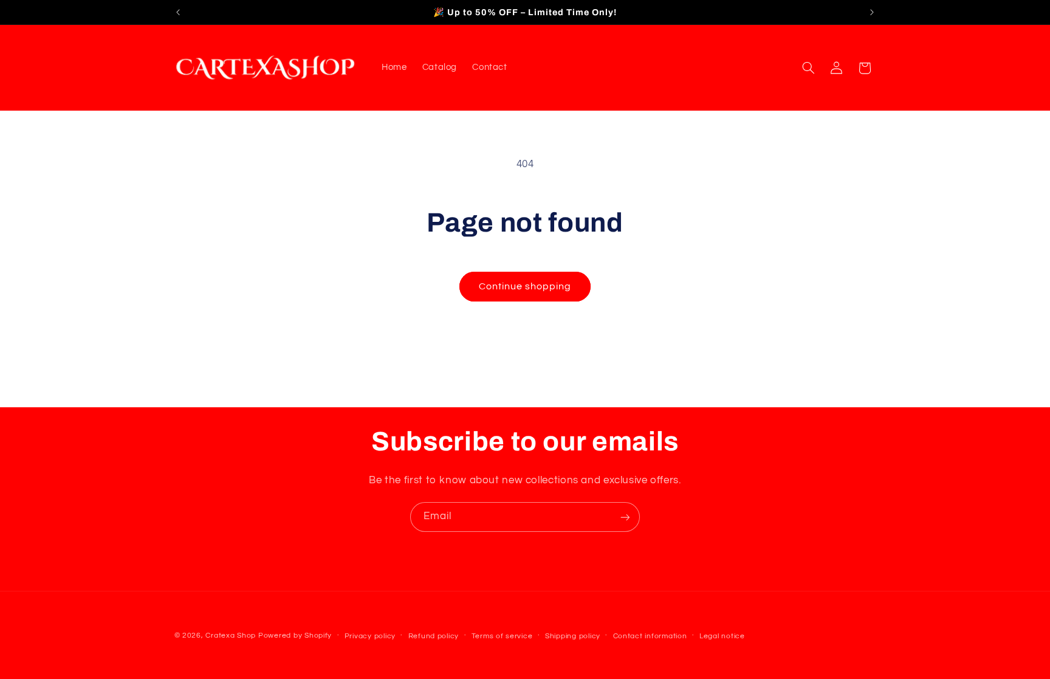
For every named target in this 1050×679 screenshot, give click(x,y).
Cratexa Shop (230, 635)
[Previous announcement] (178, 12)
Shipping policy (572, 636)
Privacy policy (370, 636)
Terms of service (502, 636)
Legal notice (722, 636)
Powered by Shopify (295, 635)
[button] (808, 68)
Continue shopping (525, 286)
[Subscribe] (625, 517)
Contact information (650, 636)
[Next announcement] (872, 12)
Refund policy (433, 636)
